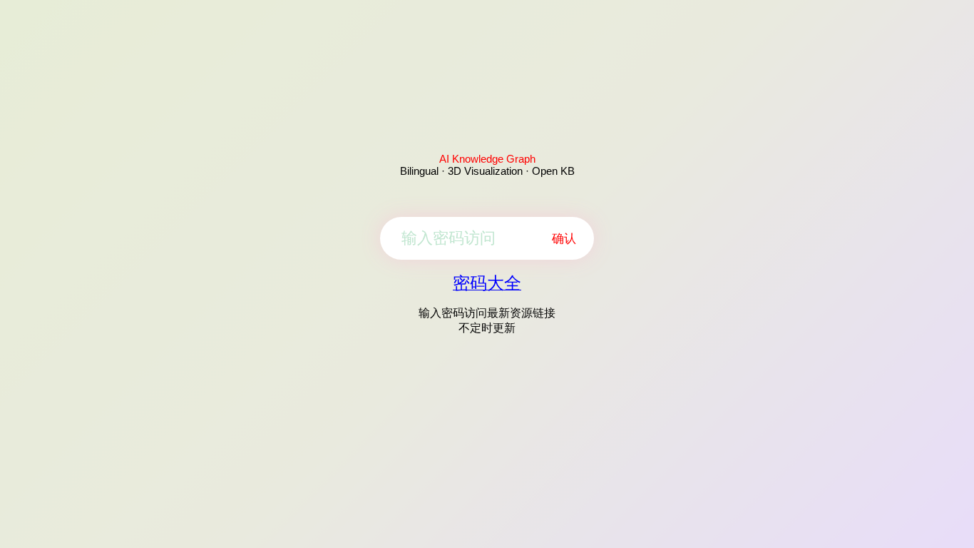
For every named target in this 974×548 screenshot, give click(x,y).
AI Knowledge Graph (487, 159)
